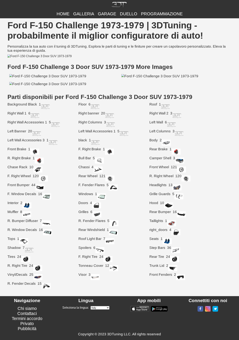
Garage (107, 13)
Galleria (83, 13)
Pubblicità (27, 328)
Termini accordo (27, 318)
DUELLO (128, 13)
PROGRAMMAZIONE (162, 13)
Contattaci (27, 313)
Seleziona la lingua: (75, 307)
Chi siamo (27, 308)
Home (63, 13)
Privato (27, 323)
